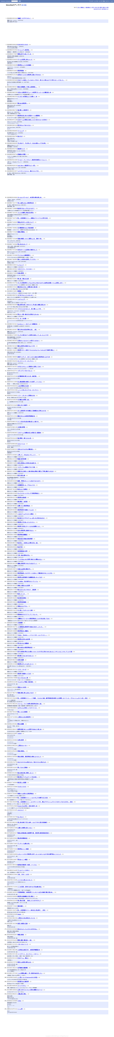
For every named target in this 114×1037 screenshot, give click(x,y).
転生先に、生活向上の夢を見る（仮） (28, 543)
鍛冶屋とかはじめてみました (26, 655)
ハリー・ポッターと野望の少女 (26, 395)
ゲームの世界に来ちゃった (25, 59)
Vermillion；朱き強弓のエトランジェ (28, 581)
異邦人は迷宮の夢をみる (24, 962)
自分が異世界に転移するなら (26, 530)
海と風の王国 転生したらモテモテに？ (29, 900)
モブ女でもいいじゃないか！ (26, 295)
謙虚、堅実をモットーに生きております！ (29, 481)
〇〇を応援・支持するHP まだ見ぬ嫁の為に (30, 886)
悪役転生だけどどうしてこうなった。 (28, 614)
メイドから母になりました (25, 880)
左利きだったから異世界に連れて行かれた (29, 74)
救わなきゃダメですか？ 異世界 (27, 589)
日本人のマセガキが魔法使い (26, 449)
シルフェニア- (21, 299)
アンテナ (91, 1)
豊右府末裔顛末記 (22, 838)
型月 (101, 7)
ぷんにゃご (21, 810)
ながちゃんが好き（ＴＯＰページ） (27, 707)
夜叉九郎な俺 (21, 475)
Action (19, 1000)
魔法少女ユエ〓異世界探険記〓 (26, 416)
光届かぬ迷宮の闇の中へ (24, 569)
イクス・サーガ (22, 669)
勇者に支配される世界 (24, 585)
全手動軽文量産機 (23, 967)
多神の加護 (21, 660)
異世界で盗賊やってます (24, 673)
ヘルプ (111, 1)
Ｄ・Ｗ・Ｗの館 (22, 318)
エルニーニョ (21, 443)
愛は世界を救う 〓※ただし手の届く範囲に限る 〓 (31, 304)
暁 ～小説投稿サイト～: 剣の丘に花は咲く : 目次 (32, 910)
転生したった (22, 593)
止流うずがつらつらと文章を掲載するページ (30, 989)
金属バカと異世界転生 (24, 505)
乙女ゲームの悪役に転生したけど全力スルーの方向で (32, 119)
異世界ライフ (21, 148)
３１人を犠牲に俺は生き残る (26, 212)
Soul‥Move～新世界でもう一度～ (27, 165)
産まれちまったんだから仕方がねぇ (27, 929)
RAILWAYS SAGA (23, 44)
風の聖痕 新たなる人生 (24, 438)
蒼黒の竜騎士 (21, 232)
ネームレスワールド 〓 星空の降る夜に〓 (30, 197)
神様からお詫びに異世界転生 (26, 793)
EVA (98, 7)
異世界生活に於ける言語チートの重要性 (29, 115)
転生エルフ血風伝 (22, 489)
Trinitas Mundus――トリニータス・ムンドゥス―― (32, 635)
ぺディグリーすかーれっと (25, 370)
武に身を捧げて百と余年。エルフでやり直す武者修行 (32, 822)
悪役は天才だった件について (26, 222)
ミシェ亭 (20, 1009)
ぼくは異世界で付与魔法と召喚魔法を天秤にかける (32, 410)
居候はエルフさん (22, 606)
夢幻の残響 (21, 724)
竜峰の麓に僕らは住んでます (26, 692)
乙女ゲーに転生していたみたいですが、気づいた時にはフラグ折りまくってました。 (41, 80)
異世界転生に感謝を (23, 631)
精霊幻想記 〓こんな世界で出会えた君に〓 (29, 729)
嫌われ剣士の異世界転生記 (25, 647)
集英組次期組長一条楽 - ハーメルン (27, 864)
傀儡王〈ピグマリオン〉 (24, 18)
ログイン (108, 1)
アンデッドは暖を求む (24, 843)
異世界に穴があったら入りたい (26, 522)
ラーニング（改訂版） (24, 50)
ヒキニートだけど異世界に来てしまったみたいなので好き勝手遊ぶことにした (39, 854)
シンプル (96, 1)
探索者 (19, 291)
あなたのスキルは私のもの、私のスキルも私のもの (32, 762)
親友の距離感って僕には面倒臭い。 (27, 87)
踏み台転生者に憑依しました (26, 773)
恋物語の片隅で (22, 154)
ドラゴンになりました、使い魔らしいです (30, 309)
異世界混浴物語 (22, 602)
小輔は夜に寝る (22, 994)
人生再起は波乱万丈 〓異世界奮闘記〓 (29, 949)
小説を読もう (88, 7)
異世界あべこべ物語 (23, 849)
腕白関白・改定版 (22, 501)
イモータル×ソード (23, 944)
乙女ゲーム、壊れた (23, 958)
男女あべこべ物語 (22, 859)
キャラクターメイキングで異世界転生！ (29, 493)
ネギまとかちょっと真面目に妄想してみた (29, 366)
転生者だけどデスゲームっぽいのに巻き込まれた (31, 518)
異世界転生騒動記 (22, 534)
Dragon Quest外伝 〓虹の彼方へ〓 (27, 806)
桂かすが (20, 136)
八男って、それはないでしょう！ (27, 454)
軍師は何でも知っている (24, 54)
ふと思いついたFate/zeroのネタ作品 (27, 977)
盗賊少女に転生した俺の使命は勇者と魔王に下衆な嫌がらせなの (36, 471)
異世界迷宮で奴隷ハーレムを (26, 510)
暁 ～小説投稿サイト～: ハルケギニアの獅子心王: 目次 (33, 797)
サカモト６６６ (22, 786)
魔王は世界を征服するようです (26, 346)
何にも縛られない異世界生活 (26, 203)
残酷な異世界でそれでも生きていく (27, 563)
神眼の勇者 (21, 934)
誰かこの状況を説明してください (27, 259)
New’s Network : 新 (23, 677)
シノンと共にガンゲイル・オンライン (28, 390)
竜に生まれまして (22, 244)
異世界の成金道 (22, 497)
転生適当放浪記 (22, 598)
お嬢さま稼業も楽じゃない (25, 827)
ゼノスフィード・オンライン (26, 361)
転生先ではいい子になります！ (26, 208)
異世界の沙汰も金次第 (24, 639)
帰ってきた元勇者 (22, 767)
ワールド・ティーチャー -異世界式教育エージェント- (32, 160)
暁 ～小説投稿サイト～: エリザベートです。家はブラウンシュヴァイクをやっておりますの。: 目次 (45, 801)
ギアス (93, 7)
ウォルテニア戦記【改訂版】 (26, 682)
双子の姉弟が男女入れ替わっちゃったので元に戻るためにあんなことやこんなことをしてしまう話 (45, 651)
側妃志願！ (21, 906)
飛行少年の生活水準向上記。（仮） (27, 329)
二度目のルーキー (22, 745)
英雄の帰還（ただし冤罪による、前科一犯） (30, 238)
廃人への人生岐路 (22, 711)
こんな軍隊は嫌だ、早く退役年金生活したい (30, 973)
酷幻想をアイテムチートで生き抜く (27, 777)
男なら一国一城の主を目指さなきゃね (28, 314)
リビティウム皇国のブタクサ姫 (26, 467)
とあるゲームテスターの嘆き (26, 514)
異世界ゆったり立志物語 (24, 65)
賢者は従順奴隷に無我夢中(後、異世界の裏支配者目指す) (33, 833)
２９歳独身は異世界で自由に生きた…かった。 (31, 626)
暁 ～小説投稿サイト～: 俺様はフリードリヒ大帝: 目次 (33, 218)
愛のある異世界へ (22, 103)
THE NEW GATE (23, 874)
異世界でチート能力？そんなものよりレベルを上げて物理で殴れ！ (36, 350)
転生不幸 (20, 547)
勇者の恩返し (21, 751)
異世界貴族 (21, 70)
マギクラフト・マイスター (25, 269)
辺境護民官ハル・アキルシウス (26, 485)
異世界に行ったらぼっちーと (26, 664)
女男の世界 (21, 740)
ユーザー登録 (102, 1)
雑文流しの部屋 (22, 782)
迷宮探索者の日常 (22, 551)
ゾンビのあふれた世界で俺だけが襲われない (30, 559)
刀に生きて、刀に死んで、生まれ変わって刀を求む (32, 143)
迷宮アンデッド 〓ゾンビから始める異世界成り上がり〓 (34, 357)
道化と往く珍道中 (22, 405)
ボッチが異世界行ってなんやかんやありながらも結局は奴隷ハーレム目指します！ (40, 282)
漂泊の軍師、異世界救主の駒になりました (29, 756)
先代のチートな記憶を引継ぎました (27, 249)
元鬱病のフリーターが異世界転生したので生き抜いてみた (34, 618)
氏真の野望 (21, 273)
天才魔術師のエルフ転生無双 (26, 227)
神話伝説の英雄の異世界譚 (25, 538)
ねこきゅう (21, 817)
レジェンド (21, 265)
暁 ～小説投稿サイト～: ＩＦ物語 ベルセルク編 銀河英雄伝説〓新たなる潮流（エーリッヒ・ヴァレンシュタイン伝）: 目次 (53, 698)
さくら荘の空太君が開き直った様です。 (29, 421)
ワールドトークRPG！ (24, 870)
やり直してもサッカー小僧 (25, 610)
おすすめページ (105, 9)
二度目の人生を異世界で (24, 717)
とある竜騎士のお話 (23, 386)
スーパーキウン (22, 985)
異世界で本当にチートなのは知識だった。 (29, 526)
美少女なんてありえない (24, 125)
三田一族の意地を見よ (24, 555)
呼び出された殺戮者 (23, 643)
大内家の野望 (21, 427)
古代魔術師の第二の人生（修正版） (27, 376)
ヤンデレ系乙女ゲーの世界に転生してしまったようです (33, 335)
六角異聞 (20, 622)
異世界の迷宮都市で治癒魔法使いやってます (30, 577)
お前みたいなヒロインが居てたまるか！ (29, 340)
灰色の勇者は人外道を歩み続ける (27, 463)
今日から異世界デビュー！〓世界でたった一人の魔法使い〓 (34, 92)
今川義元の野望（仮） (24, 399)
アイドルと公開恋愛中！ (24, 255)
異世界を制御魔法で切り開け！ (26, 896)
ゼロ (96, 7)
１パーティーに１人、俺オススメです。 (29, 171)
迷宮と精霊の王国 (22, 923)
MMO (104, 7)
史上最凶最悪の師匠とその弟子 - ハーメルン (30, 381)
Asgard (19, 733)
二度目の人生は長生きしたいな (26, 918)
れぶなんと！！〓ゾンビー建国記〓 (27, 324)
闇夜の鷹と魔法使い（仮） (25, 940)
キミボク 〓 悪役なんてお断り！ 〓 (27, 96)
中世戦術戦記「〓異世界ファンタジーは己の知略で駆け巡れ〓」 (36, 892)
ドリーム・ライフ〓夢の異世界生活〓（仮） (30, 703)
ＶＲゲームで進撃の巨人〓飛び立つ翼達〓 (29, 432)
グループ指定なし (81, 7)
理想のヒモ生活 (22, 687)
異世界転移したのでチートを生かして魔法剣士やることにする (35, 573)
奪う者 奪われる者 (23, 278)
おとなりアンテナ (97, 9)
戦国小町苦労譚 (22, 459)
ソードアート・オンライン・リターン (28, 954)
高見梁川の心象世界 (23, 981)
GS (106, 7)
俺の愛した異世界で (23, 110)
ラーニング (21, 130)
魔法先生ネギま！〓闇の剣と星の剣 (27, 287)
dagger (19, 914)
